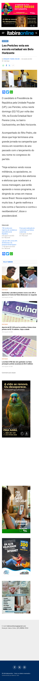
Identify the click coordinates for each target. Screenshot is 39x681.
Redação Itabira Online (12, 59)
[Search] (36, 33)
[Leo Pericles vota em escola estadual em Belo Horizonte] (19, 78)
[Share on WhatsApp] (3, 65)
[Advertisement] (19, 461)
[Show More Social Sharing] (13, 65)
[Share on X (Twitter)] (9, 65)
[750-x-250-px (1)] (19, 9)
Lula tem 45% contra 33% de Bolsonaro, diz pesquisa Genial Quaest (9, 242)
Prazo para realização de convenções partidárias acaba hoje (27, 230)
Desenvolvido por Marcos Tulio (10, 675)
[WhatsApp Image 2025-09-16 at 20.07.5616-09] (16, 533)
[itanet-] (16, 575)
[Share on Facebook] (6, 65)
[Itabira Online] (20, 33)
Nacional (5, 41)
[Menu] (3, 33)
